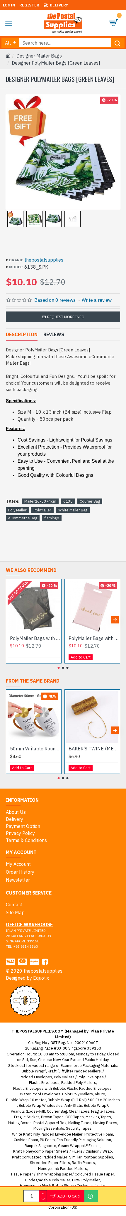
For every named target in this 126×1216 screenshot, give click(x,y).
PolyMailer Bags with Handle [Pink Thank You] (93, 638)
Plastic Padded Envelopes (89, 1088)
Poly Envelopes (91, 1076)
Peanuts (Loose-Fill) (28, 1111)
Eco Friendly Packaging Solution (84, 1139)
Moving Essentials (48, 1128)
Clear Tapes (79, 1111)
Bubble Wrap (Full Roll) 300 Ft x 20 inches (84, 1099)
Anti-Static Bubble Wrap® (86, 1105)
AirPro (100, 1094)
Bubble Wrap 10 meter (26, 1099)
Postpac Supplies (98, 1157)
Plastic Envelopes (44, 1082)
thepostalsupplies (43, 260)
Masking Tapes (98, 1116)
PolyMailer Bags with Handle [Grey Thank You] (35, 638)
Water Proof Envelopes (40, 1094)
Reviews (53, 334)
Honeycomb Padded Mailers (62, 1168)
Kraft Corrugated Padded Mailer (39, 1157)
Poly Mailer (17, 510)
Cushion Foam (26, 1139)
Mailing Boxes (20, 1122)
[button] (11, 619)
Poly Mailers (64, 1076)
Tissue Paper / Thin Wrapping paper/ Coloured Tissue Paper (62, 1174)
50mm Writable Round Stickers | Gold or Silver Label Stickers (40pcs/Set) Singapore (35, 749)
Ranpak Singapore (40, 1145)
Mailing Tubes (79, 1122)
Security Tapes (79, 1128)
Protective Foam (98, 1134)
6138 (68, 501)
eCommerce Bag (22, 518)
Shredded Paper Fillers (50, 1162)
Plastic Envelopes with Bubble (39, 1088)
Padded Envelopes (36, 1076)
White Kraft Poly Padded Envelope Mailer (47, 1134)
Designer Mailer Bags (39, 56)
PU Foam (47, 1139)
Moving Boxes (105, 1122)
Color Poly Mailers (77, 1094)
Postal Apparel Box (50, 1122)
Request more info (65, 316)
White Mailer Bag (72, 510)
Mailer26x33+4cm (40, 501)
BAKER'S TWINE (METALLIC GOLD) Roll (93, 749)
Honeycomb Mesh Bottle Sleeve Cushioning (58, 1185)
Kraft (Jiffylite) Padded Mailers (74, 1071)
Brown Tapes (52, 1116)
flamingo (51, 518)
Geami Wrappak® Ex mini (79, 1145)
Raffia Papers (83, 1162)
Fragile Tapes (102, 1111)
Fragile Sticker (26, 1116)
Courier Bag (90, 501)
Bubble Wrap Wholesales (41, 1105)
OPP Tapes (74, 1116)
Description (22, 334)
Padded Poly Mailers (78, 1082)
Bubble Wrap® (34, 1071)
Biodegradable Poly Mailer (47, 1180)
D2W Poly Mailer (86, 1180)
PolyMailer (42, 510)
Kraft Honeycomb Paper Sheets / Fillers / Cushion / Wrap (62, 1151)
